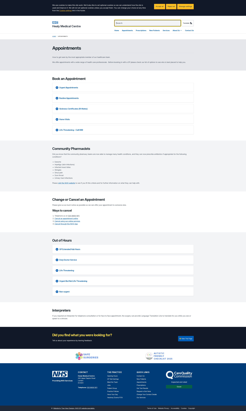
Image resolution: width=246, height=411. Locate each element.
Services (166, 30)
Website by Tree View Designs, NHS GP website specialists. (74, 408)
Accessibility (175, 408)
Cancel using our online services (67, 221)
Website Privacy (163, 408)
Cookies (184, 408)
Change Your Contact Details (147, 394)
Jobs (109, 385)
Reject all (171, 6)
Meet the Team (112, 382)
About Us (176, 30)
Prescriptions (141, 30)
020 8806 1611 (73, 216)
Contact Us (189, 30)
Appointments (127, 30)
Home (116, 30)
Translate (186, 23)
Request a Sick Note (144, 391)
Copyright (191, 408)
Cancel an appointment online (66, 218)
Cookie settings (65, 11)
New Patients (154, 30)
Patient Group (112, 388)
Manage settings (185, 6)
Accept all (160, 6)
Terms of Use (151, 408)
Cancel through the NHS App (66, 224)
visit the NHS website (66, 183)
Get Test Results (142, 388)
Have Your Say (112, 394)
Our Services (141, 397)
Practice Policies (113, 391)
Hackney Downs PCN (115, 397)
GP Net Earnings (113, 379)
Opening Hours (112, 376)
